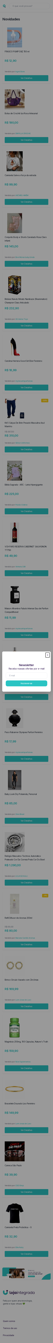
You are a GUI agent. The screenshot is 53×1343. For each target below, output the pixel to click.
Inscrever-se (26, 683)
